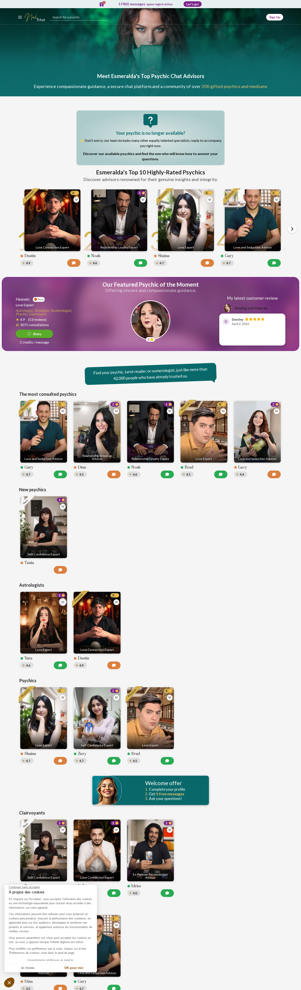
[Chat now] (73, 263)
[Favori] (76, 200)
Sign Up (274, 17)
